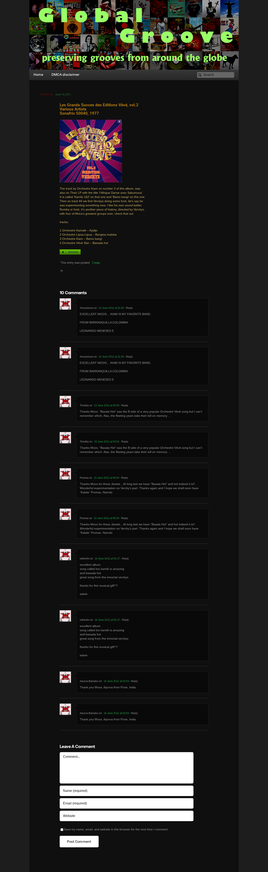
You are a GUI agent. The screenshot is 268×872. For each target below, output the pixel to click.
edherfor (84, 558)
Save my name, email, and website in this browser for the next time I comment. (116, 829)
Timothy (84, 405)
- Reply (128, 307)
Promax (84, 477)
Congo (96, 262)
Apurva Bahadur (89, 681)
